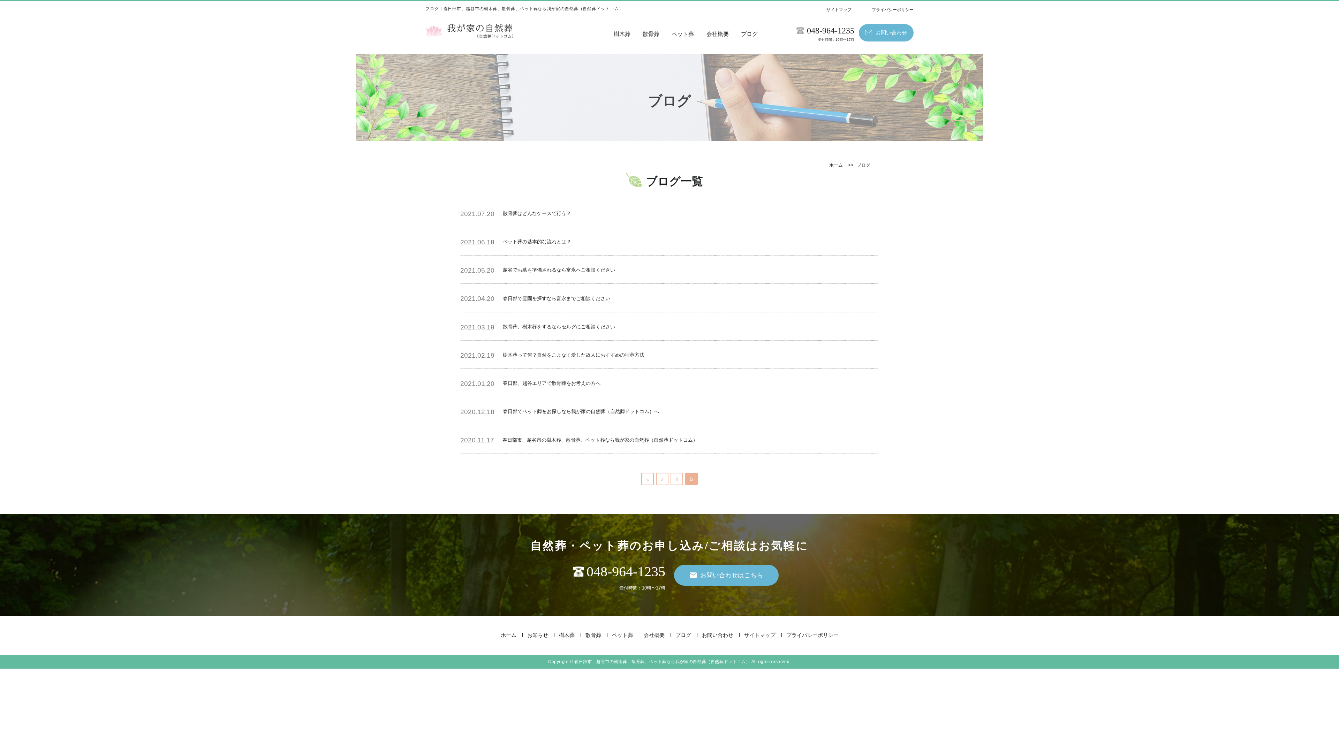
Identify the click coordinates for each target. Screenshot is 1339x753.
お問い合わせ (717, 635)
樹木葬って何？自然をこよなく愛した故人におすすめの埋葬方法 (573, 355)
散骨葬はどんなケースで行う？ (537, 213)
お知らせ (537, 635)
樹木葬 (622, 34)
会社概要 (717, 34)
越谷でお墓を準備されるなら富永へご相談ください (559, 270)
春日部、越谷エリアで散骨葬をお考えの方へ (551, 383)
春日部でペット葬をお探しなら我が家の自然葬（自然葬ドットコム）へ (581, 411)
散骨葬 (651, 34)
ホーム (836, 165)
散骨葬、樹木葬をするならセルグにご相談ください (559, 326)
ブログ (749, 34)
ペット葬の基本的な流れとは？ (537, 241)
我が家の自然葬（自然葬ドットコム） (662, 661)
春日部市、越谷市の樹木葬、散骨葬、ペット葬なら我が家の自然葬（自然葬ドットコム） (600, 440)
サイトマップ (839, 9)
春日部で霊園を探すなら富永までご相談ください (556, 298)
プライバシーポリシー (893, 9)
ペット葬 (683, 34)
